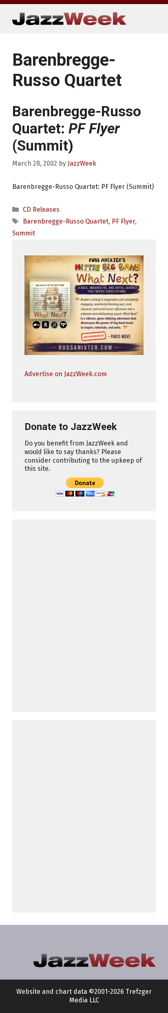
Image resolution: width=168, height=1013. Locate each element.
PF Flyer (123, 221)
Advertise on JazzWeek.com (65, 374)
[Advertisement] (84, 616)
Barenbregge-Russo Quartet (65, 221)
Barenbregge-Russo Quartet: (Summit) (76, 128)
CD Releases (41, 209)
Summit (23, 233)
